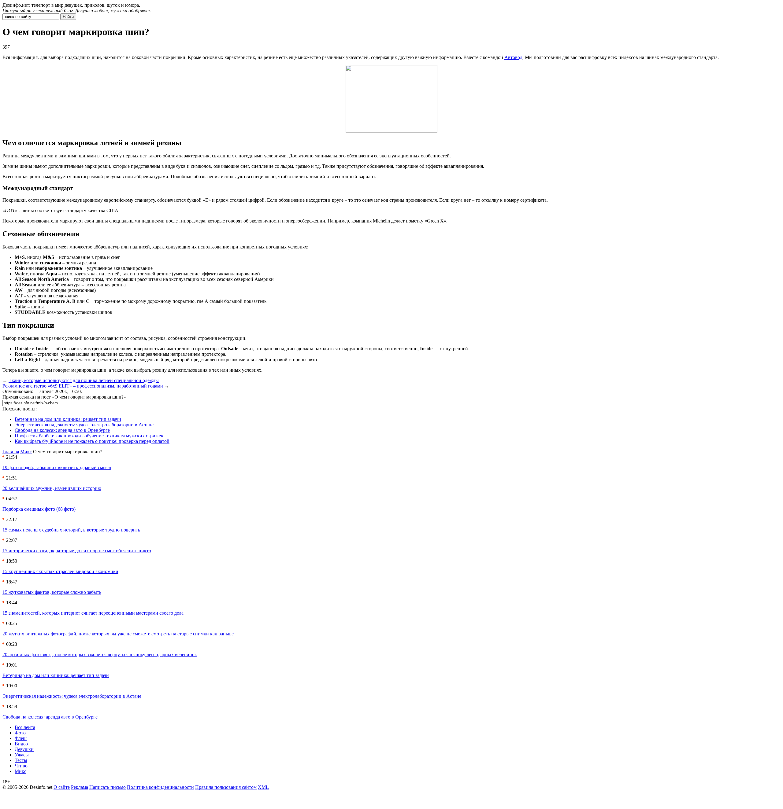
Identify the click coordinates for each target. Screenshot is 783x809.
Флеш (21, 738)
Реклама (79, 787)
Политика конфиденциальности (160, 787)
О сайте (62, 787)
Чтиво (21, 765)
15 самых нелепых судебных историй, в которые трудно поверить (71, 529)
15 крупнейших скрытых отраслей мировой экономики (60, 571)
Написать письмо (107, 787)
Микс (26, 451)
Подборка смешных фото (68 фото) (39, 509)
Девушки (24, 749)
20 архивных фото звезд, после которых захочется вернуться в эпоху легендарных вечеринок (99, 654)
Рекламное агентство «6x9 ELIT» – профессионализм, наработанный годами (82, 385)
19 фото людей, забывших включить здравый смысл (56, 467)
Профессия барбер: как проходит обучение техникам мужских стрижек (89, 435)
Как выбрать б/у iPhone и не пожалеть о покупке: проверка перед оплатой (92, 441)
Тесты (21, 760)
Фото (20, 732)
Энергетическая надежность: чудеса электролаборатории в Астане (84, 424)
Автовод (513, 57)
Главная (10, 451)
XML (263, 787)
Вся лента (25, 727)
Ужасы (22, 754)
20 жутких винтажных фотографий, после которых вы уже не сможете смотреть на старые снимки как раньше (118, 633)
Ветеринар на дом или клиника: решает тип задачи (68, 419)
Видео (21, 743)
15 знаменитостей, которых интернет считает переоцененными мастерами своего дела (93, 613)
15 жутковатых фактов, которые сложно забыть (51, 592)
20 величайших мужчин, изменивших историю (51, 488)
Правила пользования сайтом (226, 787)
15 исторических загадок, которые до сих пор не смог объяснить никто (76, 550)
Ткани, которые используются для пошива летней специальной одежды (84, 380)
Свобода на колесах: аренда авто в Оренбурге (62, 430)
